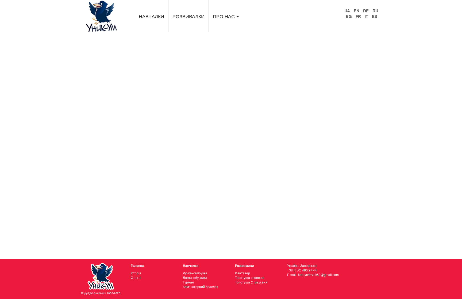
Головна (137, 265)
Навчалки (151, 16)
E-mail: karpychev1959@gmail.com (313, 274)
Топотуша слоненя (249, 277)
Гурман (188, 282)
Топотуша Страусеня (251, 282)
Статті (136, 277)
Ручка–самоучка (195, 273)
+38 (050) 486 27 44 (302, 270)
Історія (136, 273)
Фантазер (242, 273)
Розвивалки (188, 16)
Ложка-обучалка (195, 277)
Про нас (224, 16)
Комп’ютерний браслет (200, 286)
